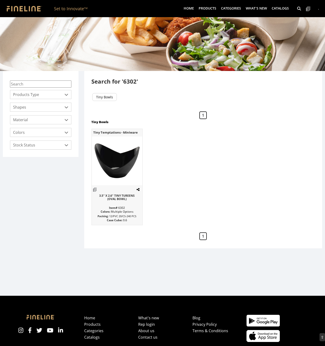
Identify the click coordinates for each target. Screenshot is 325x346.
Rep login (146, 324)
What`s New (256, 8)
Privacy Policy (204, 324)
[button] (299, 9)
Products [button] (207, 8)
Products (92, 324)
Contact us (148, 337)
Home (189, 8)
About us (146, 330)
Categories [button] (231, 8)
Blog (196, 318)
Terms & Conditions (210, 330)
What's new (148, 318)
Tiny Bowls (104, 97)
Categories (93, 330)
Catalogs (280, 8)
